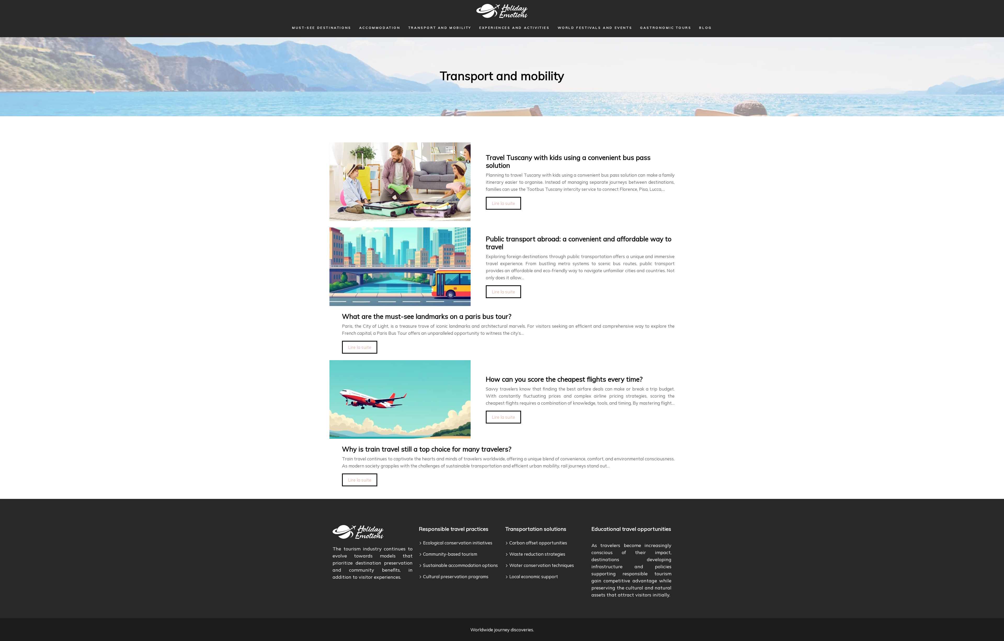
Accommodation (380, 28)
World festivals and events (595, 28)
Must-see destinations (321, 28)
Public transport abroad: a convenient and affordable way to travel (578, 243)
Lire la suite (503, 203)
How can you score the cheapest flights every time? (564, 379)
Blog (705, 28)
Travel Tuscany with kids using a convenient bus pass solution (568, 161)
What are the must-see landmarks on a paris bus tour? (426, 316)
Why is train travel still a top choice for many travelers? (426, 449)
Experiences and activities (514, 28)
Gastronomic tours (665, 28)
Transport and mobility (439, 28)
